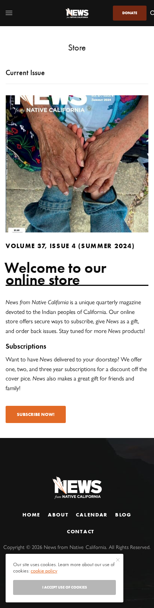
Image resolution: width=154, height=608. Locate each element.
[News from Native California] (77, 13)
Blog (123, 514)
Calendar (91, 514)
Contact (81, 531)
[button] (36, 414)
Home (31, 514)
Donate (129, 12)
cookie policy (44, 570)
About (58, 514)
